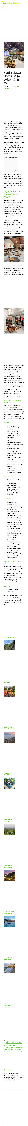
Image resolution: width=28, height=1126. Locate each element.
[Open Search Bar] (26, 2)
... (4, 1084)
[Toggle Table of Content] (15, 170)
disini (5, 583)
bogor (7, 1041)
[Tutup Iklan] (23, 1107)
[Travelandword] (10, 2)
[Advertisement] (14, 24)
